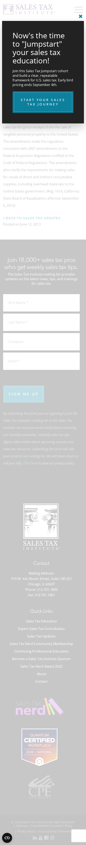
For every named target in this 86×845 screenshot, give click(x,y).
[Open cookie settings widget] (7, 838)
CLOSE (80, 14)
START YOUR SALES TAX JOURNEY (43, 102)
